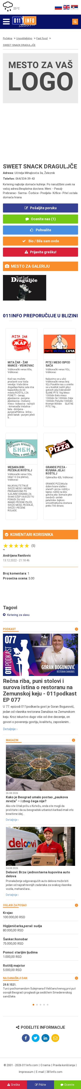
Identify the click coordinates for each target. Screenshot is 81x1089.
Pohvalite (43, 230)
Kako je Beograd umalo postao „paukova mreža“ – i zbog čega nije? (37, 799)
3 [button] (40, 1004)
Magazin (12, 740)
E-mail (40, 1071)
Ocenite (69, 1084)
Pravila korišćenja (64, 1065)
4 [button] (44, 1004)
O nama (45, 1065)
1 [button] (33, 1004)
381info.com (54, 1071)
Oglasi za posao (15, 905)
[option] (40, 990)
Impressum (26, 1071)
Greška (15, 1084)
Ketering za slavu (17, 615)
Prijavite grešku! (43, 252)
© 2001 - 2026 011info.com (21, 1065)
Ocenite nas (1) (43, 219)
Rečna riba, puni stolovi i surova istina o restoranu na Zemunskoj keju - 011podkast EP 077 (40, 690)
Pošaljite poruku (43, 208)
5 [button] (47, 1004)
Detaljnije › (10, 729)
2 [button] (37, 1004)
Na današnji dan (15, 978)
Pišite (42, 1084)
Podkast (9, 629)
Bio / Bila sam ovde (43, 241)
